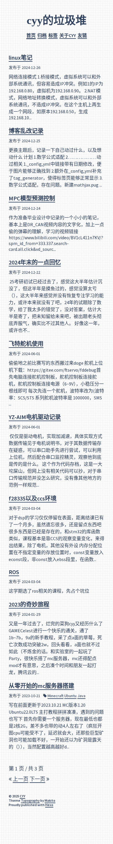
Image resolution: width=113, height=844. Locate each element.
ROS (14, 572)
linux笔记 (20, 57)
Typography (30, 800)
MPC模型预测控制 (32, 198)
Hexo (49, 805)
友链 (82, 35)
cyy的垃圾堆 (57, 20)
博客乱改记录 (26, 130)
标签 (53, 35)
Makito (50, 800)
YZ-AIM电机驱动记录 (35, 417)
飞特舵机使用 (26, 343)
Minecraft (55, 695)
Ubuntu (70, 695)
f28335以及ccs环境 (33, 498)
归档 (42, 35)
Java (81, 695)
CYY (22, 796)
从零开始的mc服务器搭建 (41, 685)
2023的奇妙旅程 (29, 604)
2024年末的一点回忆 (35, 262)
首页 (31, 35)
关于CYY (67, 35)
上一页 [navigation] (20, 779)
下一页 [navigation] (37, 779)
